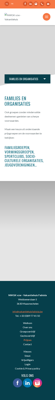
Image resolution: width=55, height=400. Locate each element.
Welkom (27, 323)
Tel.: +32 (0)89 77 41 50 (27, 315)
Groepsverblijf (27, 331)
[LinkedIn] (30, 4)
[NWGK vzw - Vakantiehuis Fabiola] (13, 17)
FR (12, 4)
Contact (27, 344)
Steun (27, 355)
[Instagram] (36, 4)
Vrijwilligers (27, 360)
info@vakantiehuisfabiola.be (28, 311)
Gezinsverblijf (27, 335)
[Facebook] (25, 4)
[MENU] (46, 17)
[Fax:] (48, 3)
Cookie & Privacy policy (27, 368)
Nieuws (27, 351)
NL (7, 4)
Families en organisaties (23, 79)
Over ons (27, 327)
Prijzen (27, 340)
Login (27, 364)
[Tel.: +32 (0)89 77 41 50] (42, 3)
